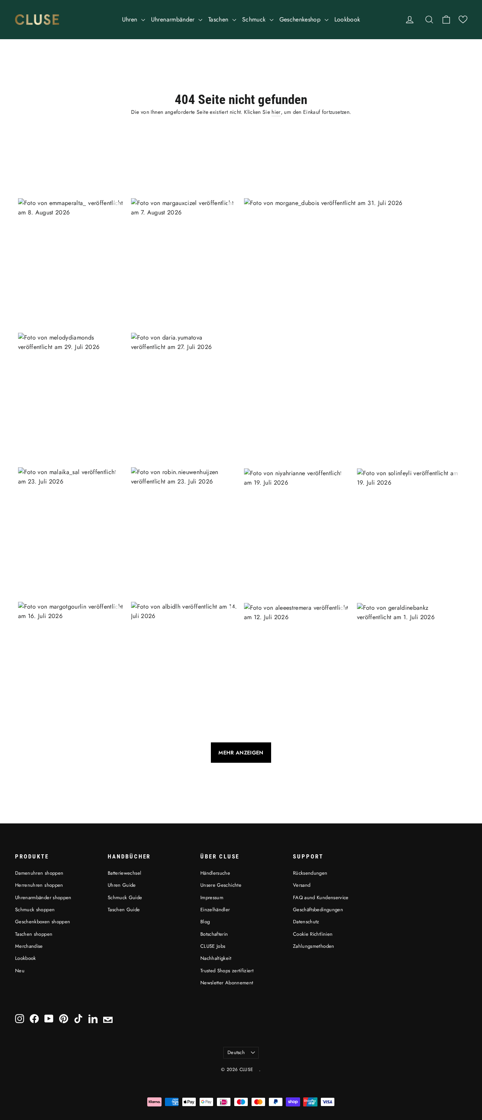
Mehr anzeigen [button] (241, 752)
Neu (19, 970)
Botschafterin (214, 934)
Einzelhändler (215, 909)
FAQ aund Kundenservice (321, 897)
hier (276, 112)
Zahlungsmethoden (313, 946)
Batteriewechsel (124, 873)
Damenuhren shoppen (39, 873)
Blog (205, 921)
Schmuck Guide (125, 897)
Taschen (219, 19)
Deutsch (236, 1052)
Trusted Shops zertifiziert (226, 970)
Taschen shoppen (33, 934)
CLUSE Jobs (213, 946)
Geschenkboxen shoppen (42, 921)
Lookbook (347, 19)
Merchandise (29, 946)
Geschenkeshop (301, 19)
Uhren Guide (122, 885)
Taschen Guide (124, 909)
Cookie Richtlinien (313, 934)
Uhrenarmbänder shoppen (43, 897)
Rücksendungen (310, 873)
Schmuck (255, 19)
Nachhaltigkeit (215, 958)
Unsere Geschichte (220, 885)
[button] (463, 19)
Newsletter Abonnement (226, 982)
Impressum (211, 897)
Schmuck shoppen (35, 909)
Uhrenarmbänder (174, 19)
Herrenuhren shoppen (39, 885)
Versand (301, 885)
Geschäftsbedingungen (318, 909)
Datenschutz (306, 921)
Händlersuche (215, 873)
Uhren (130, 19)
